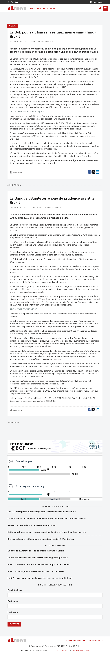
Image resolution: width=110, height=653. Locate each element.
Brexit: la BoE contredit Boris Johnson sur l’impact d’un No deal (39, 564)
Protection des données (80, 650)
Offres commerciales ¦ (76, 640)
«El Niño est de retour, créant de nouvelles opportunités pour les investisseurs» (47, 518)
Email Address (15, 590)
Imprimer (17, 172)
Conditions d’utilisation (61, 650)
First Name (13, 601)
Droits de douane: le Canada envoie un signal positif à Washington (41, 539)
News (12, 25)
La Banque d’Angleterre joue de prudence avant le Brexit (36, 551)
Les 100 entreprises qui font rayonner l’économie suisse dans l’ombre (42, 511)
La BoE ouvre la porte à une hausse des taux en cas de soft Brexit (40, 578)
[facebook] (89, 171)
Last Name (13, 612)
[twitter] (93, 171)
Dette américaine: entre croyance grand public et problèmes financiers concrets (47, 532)
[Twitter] (12, 2)
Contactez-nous (95, 640)
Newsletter (97, 2)
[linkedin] (97, 171)
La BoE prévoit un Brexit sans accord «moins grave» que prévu (38, 557)
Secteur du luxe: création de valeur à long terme (32, 525)
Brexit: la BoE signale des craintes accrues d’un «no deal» (36, 571)
